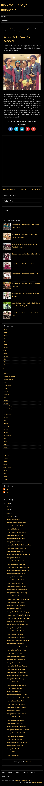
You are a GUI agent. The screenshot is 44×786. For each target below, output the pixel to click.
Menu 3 (25, 772)
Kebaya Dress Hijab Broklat (16, 733)
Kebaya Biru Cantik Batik (15, 535)
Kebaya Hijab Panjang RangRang (18, 570)
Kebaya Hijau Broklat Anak (15, 643)
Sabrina (5, 459)
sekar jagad (7, 467)
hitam (5, 365)
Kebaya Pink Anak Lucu (14, 608)
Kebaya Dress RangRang (15, 745)
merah (5, 403)
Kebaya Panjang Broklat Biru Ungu (18, 567)
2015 (7, 513)
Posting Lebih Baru (9, 189)
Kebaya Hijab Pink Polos (15, 663)
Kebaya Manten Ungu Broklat (16, 596)
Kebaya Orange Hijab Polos (16, 659)
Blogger (28, 762)
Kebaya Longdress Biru (14, 739)
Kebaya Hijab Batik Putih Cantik (17, 742)
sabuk (5, 461)
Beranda (5, 20)
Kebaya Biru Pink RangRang (16, 564)
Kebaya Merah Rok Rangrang (16, 726)
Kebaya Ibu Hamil (9, 376)
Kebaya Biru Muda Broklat (15, 720)
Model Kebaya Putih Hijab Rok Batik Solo (25, 273)
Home (4, 772)
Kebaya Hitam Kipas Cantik (16, 602)
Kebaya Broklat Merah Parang (17, 666)
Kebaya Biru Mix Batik (14, 558)
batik (5, 335)
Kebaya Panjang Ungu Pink (16, 605)
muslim (5, 417)
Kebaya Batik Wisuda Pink (15, 701)
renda (5, 453)
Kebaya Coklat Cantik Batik (16, 577)
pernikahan (7, 435)
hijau (5, 362)
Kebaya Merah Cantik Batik (16, 631)
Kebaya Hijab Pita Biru (14, 691)
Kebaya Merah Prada (14, 519)
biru (4, 341)
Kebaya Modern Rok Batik (15, 580)
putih (5, 447)
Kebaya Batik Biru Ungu (14, 653)
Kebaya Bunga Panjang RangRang (18, 554)
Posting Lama (36, 189)
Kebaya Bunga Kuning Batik (16, 669)
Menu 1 (10, 772)
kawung (5, 371)
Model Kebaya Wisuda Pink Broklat (18, 615)
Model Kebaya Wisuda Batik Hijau (18, 624)
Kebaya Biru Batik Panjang (15, 717)
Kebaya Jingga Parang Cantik (16, 522)
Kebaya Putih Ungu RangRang (17, 592)
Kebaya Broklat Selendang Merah (18, 729)
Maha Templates (36, 782)
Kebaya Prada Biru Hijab (15, 688)
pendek (5, 432)
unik (4, 473)
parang (5, 429)
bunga (5, 347)
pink (4, 438)
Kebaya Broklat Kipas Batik (15, 736)
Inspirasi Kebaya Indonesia (23, 780)
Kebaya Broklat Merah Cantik (16, 685)
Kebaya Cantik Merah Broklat (16, 532)
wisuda (5, 479)
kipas (5, 382)
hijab (5, 359)
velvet (5, 476)
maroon (5, 400)
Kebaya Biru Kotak (13, 749)
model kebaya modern (10, 406)
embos (5, 356)
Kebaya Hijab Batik (13, 755)
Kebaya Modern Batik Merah (16, 672)
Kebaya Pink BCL (12, 752)
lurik (4, 397)
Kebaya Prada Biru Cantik (15, 526)
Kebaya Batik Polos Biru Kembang (18, 640)
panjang (6, 426)
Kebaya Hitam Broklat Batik (16, 637)
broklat (5, 344)
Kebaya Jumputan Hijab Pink (16, 621)
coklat (5, 350)
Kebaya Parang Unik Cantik (16, 704)
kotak (5, 388)
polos (5, 441)
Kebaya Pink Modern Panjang (16, 586)
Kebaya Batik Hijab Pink (14, 628)
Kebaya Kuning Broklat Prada (16, 548)
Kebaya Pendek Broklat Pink (16, 561)
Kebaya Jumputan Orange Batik (17, 647)
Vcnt (7, 492)
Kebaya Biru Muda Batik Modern (17, 675)
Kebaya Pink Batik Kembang (16, 682)
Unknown (9, 490)
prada (5, 444)
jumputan (6, 368)
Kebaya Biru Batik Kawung (15, 679)
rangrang (6, 450)
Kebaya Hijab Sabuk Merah (16, 656)
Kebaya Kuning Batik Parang (16, 707)
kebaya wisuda (8, 379)
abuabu (5, 330)
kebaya (5, 373)
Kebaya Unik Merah (13, 710)
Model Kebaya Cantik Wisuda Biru (18, 599)
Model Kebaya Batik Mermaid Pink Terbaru (26, 264)
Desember (11, 516)
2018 (7, 503)
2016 (7, 510)
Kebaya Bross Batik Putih (15, 723)
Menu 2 (17, 772)
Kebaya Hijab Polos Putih (15, 542)
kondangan (7, 385)
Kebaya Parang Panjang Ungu (17, 589)
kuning (5, 391)
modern (5, 412)
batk (4, 338)
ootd (4, 420)
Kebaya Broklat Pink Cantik (16, 538)
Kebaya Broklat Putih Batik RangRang (19, 545)
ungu (5, 470)
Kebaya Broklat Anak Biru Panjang (18, 612)
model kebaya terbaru (10, 409)
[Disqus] (22, 160)
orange (5, 423)
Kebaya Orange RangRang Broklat (18, 618)
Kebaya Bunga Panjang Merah (17, 650)
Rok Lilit (6, 456)
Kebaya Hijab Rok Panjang (15, 634)
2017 (7, 507)
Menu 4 (32, 772)
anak (5, 332)
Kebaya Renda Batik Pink (15, 583)
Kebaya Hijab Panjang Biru (15, 551)
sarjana (5, 464)
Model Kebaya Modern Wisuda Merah (19, 698)
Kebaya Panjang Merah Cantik (17, 694)
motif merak (7, 415)
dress (5, 353)
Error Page (6, 776)
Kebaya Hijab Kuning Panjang (16, 573)
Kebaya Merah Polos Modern (16, 714)
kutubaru (6, 394)
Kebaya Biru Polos (13, 529)
